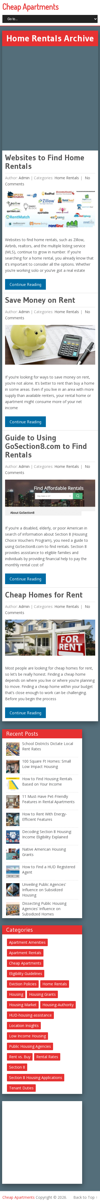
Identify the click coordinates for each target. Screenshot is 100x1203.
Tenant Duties (21, 1087)
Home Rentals (66, 177)
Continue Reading (25, 284)
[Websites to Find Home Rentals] (50, 210)
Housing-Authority (58, 1004)
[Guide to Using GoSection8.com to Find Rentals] (50, 499)
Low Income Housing (27, 1035)
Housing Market (23, 1004)
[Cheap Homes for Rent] (50, 639)
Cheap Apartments (30, 6)
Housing (16, 994)
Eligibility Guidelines (25, 973)
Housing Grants (42, 994)
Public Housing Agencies (30, 1046)
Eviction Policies (23, 983)
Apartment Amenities (27, 942)
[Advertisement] (50, 98)
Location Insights (24, 1025)
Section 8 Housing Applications (35, 1077)
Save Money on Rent (40, 300)
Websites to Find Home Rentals (44, 162)
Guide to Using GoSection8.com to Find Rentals (46, 446)
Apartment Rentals (25, 952)
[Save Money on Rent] (50, 346)
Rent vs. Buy (19, 1056)
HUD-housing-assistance (30, 1015)
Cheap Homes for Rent (44, 595)
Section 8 (17, 1067)
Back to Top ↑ (85, 1197)
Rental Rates (47, 1056)
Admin (24, 177)
